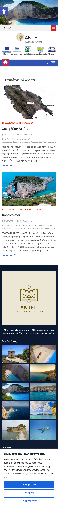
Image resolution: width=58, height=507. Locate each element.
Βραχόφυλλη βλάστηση (33, 226)
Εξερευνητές (26, 229)
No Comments (26, 135)
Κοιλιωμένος (48, 142)
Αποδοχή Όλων (29, 484)
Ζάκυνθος (36, 229)
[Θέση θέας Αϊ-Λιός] (29, 102)
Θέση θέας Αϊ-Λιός (16, 128)
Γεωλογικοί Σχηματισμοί (16, 209)
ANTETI (33, 38)
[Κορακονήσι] (29, 189)
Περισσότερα (8, 165)
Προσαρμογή (29, 492)
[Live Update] (53, 28)
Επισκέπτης (25, 142)
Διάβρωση (15, 229)
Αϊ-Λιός (8, 139)
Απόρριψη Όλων (29, 500)
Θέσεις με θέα (11, 123)
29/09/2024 (9, 135)
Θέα (40, 142)
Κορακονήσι (11, 215)
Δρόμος (16, 142)
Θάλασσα (34, 142)
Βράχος (19, 226)
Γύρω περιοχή (17, 139)
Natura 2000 (10, 226)
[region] (29, 478)
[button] (4, 11)
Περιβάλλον (28, 123)
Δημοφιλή (6, 447)
